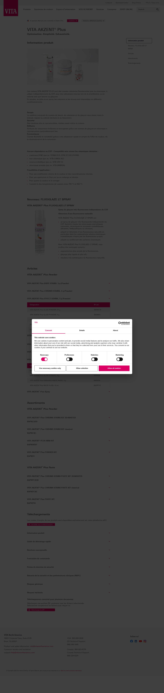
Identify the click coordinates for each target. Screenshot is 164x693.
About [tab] (115, 330)
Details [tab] (82, 330)
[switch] (69, 359)
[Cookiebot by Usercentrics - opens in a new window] (120, 323)
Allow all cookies (114, 368)
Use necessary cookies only (50, 368)
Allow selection (82, 368)
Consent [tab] (48, 330)
